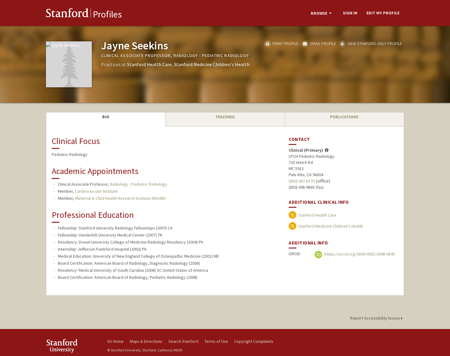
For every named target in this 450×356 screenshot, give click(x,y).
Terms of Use (216, 341)
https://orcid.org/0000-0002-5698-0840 (359, 254)
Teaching (225, 116)
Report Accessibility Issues (375, 318)
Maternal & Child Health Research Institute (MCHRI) (120, 198)
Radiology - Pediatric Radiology (138, 184)
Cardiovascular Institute (96, 191)
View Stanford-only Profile (374, 43)
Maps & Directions (146, 341)
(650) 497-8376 (302, 181)
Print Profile (285, 43)
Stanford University (72, 345)
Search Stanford (183, 341)
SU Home (115, 341)
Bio (105, 116)
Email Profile (322, 43)
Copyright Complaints (253, 341)
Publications (344, 116)
